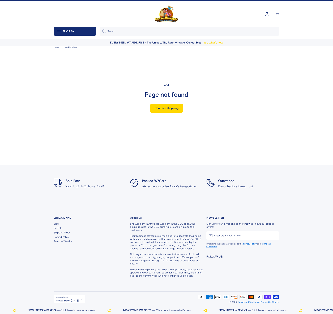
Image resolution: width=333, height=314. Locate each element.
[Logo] (166, 14)
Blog (56, 223)
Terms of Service (63, 241)
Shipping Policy (62, 232)
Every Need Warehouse (249, 302)
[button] (277, 14)
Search (58, 228)
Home (56, 47)
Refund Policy (61, 237)
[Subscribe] (275, 235)
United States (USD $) (67, 300)
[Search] (103, 31)
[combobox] (189, 31)
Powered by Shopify (270, 302)
